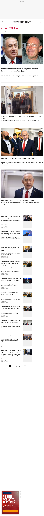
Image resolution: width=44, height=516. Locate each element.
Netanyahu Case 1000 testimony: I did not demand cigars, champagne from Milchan (10, 322)
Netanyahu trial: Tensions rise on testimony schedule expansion (17, 200)
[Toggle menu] (2, 22)
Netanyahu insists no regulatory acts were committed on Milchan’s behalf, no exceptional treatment (10, 233)
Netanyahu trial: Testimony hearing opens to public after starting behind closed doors (10, 263)
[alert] (10, 502)
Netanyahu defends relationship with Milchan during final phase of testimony (19, 69)
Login (40, 22)
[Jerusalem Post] (22, 22)
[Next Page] (25, 366)
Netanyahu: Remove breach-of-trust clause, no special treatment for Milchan (10, 248)
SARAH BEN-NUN (11, 78)
